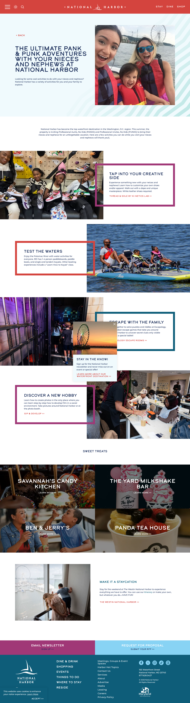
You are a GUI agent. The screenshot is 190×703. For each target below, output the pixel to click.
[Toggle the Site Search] (22, 6)
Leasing (102, 690)
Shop (181, 7)
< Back (20, 35)
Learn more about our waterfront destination (92, 375)
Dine (170, 7)
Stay (159, 7)
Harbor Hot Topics (108, 667)
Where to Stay (69, 682)
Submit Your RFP (141, 649)
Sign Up (46, 649)
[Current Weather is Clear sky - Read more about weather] (15, 7)
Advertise (103, 682)
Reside (62, 687)
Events (62, 672)
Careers (102, 694)
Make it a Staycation (118, 582)
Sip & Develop (33, 414)
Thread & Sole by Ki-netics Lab (129, 196)
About (101, 679)
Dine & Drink (67, 661)
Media (101, 686)
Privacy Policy (106, 697)
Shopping (64, 666)
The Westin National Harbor (118, 602)
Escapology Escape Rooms (126, 341)
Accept (36, 699)
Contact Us (104, 671)
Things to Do (67, 677)
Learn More (32, 695)
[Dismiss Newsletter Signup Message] (114, 324)
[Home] (95, 7)
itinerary (148, 592)
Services (102, 675)
